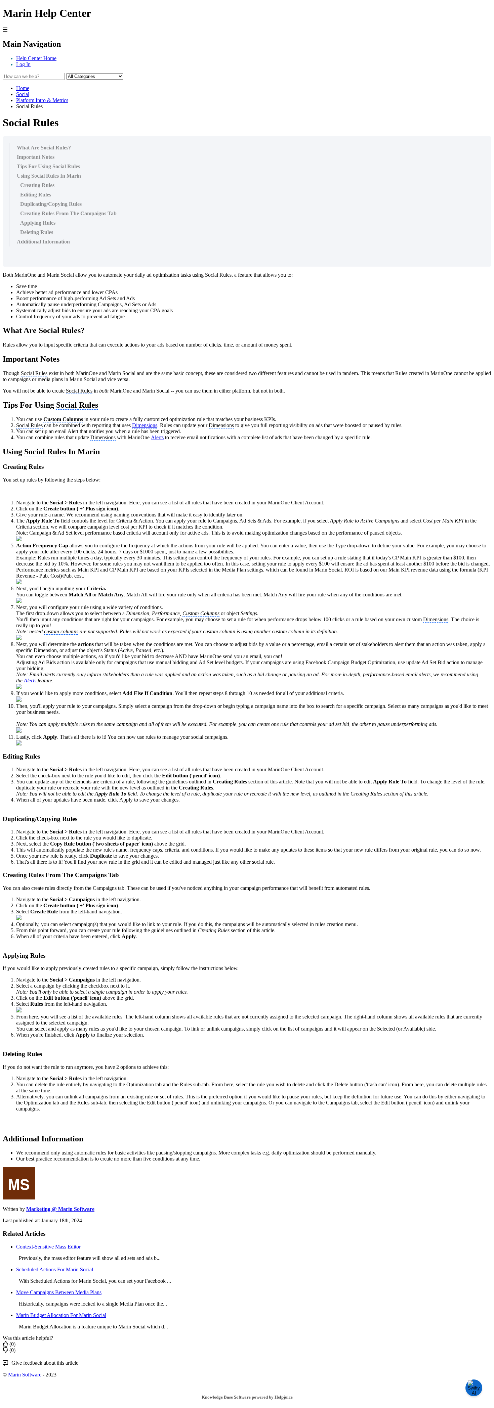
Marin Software (24, 1374)
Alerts (157, 437)
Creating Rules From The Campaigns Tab (68, 213)
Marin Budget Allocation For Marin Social (61, 1315)
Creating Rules (37, 185)
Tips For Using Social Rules (48, 166)
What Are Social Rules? (44, 147)
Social (22, 94)
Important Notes (35, 157)
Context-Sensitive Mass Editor (48, 1247)
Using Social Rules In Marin (49, 176)
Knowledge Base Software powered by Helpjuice (247, 1397)
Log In (23, 64)
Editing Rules (35, 194)
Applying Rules (37, 223)
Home (22, 88)
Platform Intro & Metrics (42, 100)
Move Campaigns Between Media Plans (58, 1292)
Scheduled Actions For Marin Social (54, 1269)
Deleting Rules (36, 232)
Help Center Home (36, 58)
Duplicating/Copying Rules (51, 204)
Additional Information (43, 241)
